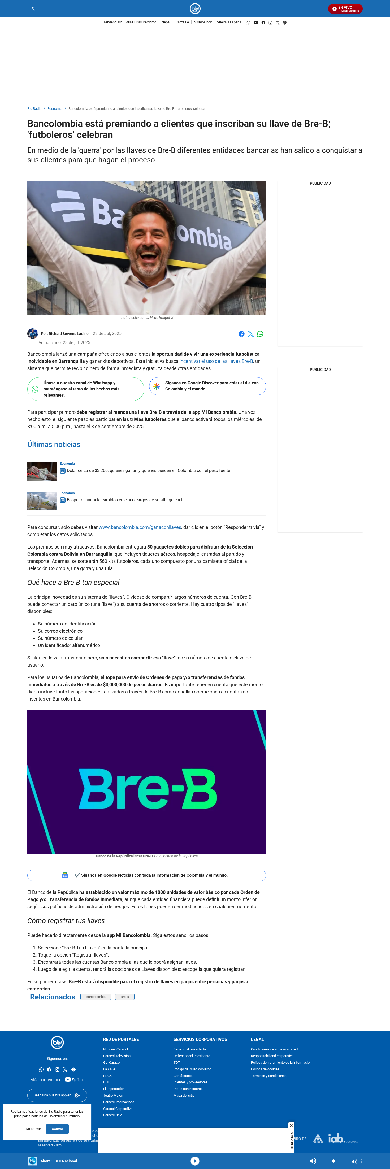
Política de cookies (265, 1069)
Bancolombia (96, 997)
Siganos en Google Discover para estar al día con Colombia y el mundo (212, 386)
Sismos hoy (203, 22)
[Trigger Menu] (32, 9)
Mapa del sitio (184, 1095)
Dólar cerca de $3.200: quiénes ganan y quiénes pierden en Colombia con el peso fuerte (148, 470)
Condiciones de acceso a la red (274, 1049)
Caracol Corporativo (117, 1109)
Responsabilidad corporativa (272, 1056)
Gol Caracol (111, 1062)
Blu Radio (34, 109)
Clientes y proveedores (190, 1082)
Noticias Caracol (115, 1049)
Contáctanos (183, 1076)
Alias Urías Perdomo (141, 22)
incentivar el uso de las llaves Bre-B (216, 361)
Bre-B (125, 997)
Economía (54, 109)
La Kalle (109, 1069)
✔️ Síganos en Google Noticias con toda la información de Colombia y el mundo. (151, 875)
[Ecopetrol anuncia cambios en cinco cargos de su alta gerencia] (42, 501)
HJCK (107, 1076)
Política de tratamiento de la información (281, 1062)
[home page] (195, 8)
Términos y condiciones (269, 1076)
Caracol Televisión (117, 1056)
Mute (313, 1161)
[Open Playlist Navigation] (362, 1161)
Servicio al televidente (190, 1049)
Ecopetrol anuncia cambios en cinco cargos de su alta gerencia (126, 499)
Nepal (166, 22)
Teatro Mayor (113, 1095)
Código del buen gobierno (192, 1069)
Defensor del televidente (192, 1056)
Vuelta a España (229, 22)
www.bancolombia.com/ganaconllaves (140, 527)
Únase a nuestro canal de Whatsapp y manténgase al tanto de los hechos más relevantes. (81, 388)
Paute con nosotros (188, 1089)
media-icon (195, 1161)
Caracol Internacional (119, 1102)
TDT (177, 1062)
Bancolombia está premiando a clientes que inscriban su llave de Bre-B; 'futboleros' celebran (137, 109)
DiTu (106, 1082)
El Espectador (113, 1089)
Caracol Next (112, 1115)
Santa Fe (182, 22)
